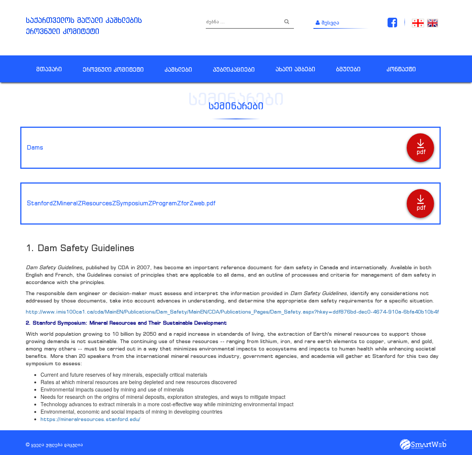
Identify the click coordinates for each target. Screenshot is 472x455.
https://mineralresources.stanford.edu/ (90, 419)
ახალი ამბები (295, 69)
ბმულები (348, 69)
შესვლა (329, 22)
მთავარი (49, 69)
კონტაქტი (401, 69)
